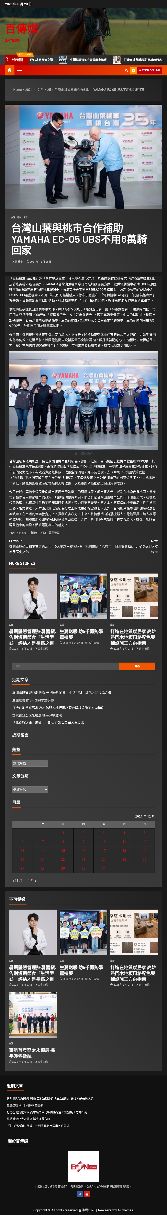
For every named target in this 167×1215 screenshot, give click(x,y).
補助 (43, 532)
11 (124, 842)
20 (22, 860)
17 (104, 851)
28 (43, 868)
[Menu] (19, 70)
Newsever (105, 1210)
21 (43, 860)
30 (83, 868)
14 (43, 851)
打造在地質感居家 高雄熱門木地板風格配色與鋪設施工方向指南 (133, 637)
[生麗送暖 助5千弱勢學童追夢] (83, 596)
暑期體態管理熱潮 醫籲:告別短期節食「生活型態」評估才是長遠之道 (32, 637)
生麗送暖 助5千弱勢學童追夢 (63, 59)
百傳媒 (21, 28)
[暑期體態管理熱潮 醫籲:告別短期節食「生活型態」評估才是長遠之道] (33, 596)
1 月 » (32, 881)
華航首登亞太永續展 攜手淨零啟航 (37, 715)
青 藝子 (19, 261)
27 (22, 868)
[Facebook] (80, 1194)
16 (83, 851)
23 (83, 860)
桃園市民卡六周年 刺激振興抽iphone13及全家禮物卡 (121, 546)
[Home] (10, 70)
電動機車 (54, 532)
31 (104, 868)
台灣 (13, 217)
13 (22, 851)
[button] (19, 70)
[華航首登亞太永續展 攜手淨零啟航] (33, 1015)
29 (63, 868)
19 (144, 851)
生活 (25, 217)
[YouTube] (87, 1194)
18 (124, 851)
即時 (19, 217)
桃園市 (33, 532)
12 (144, 842)
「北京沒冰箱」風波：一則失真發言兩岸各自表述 (48, 723)
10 (104, 842)
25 (124, 860)
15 (63, 851)
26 (144, 860)
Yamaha (21, 532)
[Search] (126, 70)
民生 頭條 (43, 648)
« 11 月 (17, 881)
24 (104, 860)
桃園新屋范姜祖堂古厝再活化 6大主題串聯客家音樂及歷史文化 (46, 546)
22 (63, 860)
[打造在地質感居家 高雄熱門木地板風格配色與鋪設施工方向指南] (134, 596)
